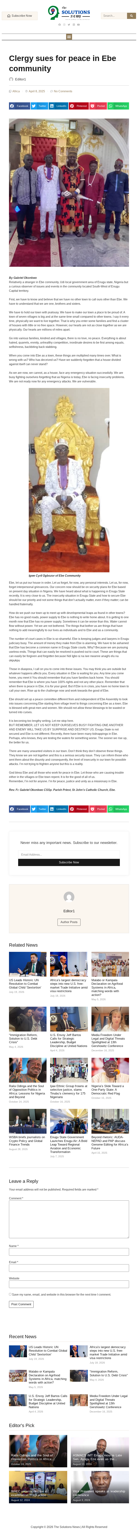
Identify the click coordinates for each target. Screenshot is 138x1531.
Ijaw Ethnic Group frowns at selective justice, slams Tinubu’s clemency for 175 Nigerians (68, 1091)
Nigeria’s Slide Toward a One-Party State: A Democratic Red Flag (107, 1089)
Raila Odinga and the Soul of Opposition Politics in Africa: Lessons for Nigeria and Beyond (27, 1091)
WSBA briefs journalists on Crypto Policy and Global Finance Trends (27, 1140)
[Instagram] (64, 24)
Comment (16, 1198)
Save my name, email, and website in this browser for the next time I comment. (61, 1294)
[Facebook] (59, 24)
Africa (16, 91)
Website (14, 1278)
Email (13, 1262)
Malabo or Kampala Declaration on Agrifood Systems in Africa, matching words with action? (107, 987)
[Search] (131, 16)
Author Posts (69, 922)
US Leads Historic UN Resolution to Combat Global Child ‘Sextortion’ (25, 983)
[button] (69, 37)
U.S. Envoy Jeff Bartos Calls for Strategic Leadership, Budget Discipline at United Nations (68, 1040)
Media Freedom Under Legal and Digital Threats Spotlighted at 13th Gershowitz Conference (108, 1040)
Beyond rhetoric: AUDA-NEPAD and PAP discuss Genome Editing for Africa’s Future (109, 1142)
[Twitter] (69, 24)
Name (14, 1246)
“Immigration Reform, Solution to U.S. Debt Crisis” (23, 1038)
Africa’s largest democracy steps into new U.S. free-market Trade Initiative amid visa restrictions (69, 985)
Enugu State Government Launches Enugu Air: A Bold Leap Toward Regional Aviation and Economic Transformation (68, 1144)
